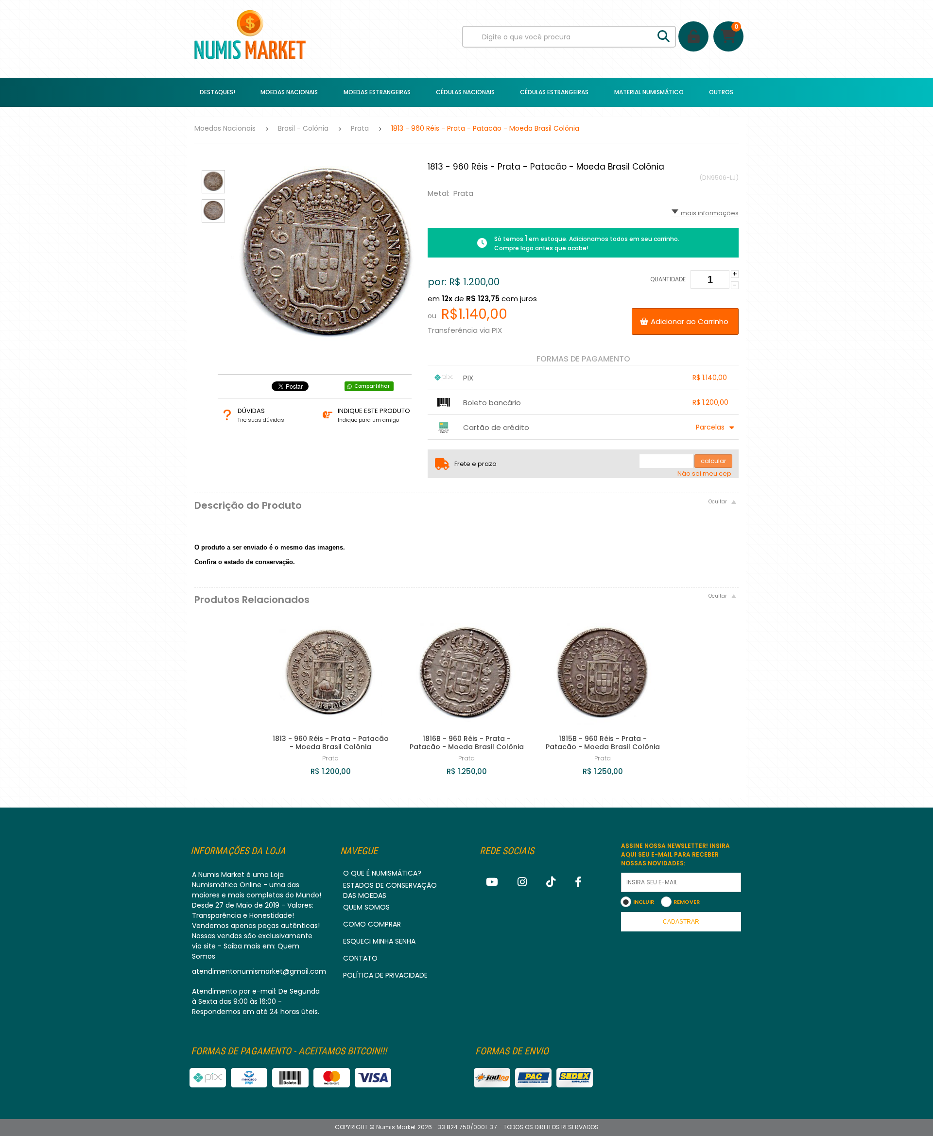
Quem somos (366, 907)
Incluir (643, 902)
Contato (360, 958)
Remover (687, 902)
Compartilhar (372, 386)
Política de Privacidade (385, 975)
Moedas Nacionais (225, 128)
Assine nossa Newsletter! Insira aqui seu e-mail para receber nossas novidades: (675, 854)
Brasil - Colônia (303, 128)
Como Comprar (372, 924)
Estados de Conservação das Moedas (390, 890)
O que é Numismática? (382, 873)
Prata (360, 128)
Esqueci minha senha (379, 941)
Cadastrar (681, 921)
